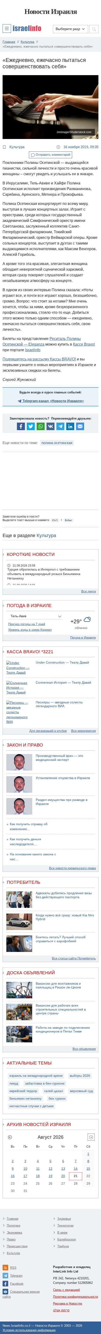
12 (50, 1169)
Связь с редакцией (66, 1290)
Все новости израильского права (72, 868)
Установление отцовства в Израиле (63, 778)
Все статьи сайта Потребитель (74, 958)
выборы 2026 (80, 1075)
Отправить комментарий (52, 154)
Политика (13, 1225)
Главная (12, 1218)
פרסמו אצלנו (61, 1310)
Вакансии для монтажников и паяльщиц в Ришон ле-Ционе (58, 985)
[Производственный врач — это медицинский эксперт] (19, 762)
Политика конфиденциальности (75, 1296)
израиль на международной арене (36, 1075)
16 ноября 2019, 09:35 (80, 147)
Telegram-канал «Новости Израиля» (53, 401)
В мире (62, 1232)
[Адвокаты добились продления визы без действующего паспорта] (19, 899)
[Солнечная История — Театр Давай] (19, 688)
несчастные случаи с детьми (31, 1106)
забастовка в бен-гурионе (45, 1083)
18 (38, 1176)
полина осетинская (57, 443)
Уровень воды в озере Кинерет (30, 630)
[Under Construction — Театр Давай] (19, 668)
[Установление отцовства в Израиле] (19, 784)
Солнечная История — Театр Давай (63, 682)
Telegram (16, 1275)
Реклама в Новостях (67, 1303)
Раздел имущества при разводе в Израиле (61, 802)
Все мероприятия (83, 731)
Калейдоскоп (66, 1239)
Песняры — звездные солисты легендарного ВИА (59, 704)
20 (63, 1176)
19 (50, 1176)
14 (76, 1169)
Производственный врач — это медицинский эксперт (59, 758)
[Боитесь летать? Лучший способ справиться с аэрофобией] (19, 943)
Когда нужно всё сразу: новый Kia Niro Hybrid (65, 917)
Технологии (65, 1225)
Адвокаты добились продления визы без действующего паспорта (64, 895)
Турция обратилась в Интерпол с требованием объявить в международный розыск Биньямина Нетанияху (43, 574)
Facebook (16, 1283)
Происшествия (17, 1246)
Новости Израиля (50, 11)
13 (63, 1169)
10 (25, 1169)
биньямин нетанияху (25, 1098)
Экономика (14, 1232)
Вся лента (88, 591)
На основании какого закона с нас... (33, 857)
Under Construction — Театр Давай (62, 662)
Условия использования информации (29, 1330)
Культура (16, 147)
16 (13, 1176)
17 (25, 1176)
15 (88, 1169)
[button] (22, 28)
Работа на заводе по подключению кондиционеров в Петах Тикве (63, 1029)
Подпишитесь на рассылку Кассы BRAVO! (39, 359)
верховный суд (81, 1091)
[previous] (9, 1137)
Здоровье (64, 1218)
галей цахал (53, 1091)
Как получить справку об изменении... (28, 826)
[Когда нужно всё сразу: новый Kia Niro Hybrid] (19, 922)
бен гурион (57, 1098)
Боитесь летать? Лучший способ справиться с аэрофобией (60, 939)
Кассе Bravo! (84, 344)
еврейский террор (23, 1091)
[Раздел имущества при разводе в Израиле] (19, 806)
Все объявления (84, 1049)
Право (11, 1239)
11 (38, 1169)
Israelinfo (32, 350)
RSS (13, 1267)
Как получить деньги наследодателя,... (25, 841)
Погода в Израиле (83, 637)
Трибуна (63, 1246)
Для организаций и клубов (48, 731)
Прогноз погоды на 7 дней (26, 624)
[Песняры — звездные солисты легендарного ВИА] (19, 712)
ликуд (13, 1083)
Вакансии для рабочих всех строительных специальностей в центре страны (61, 1009)
